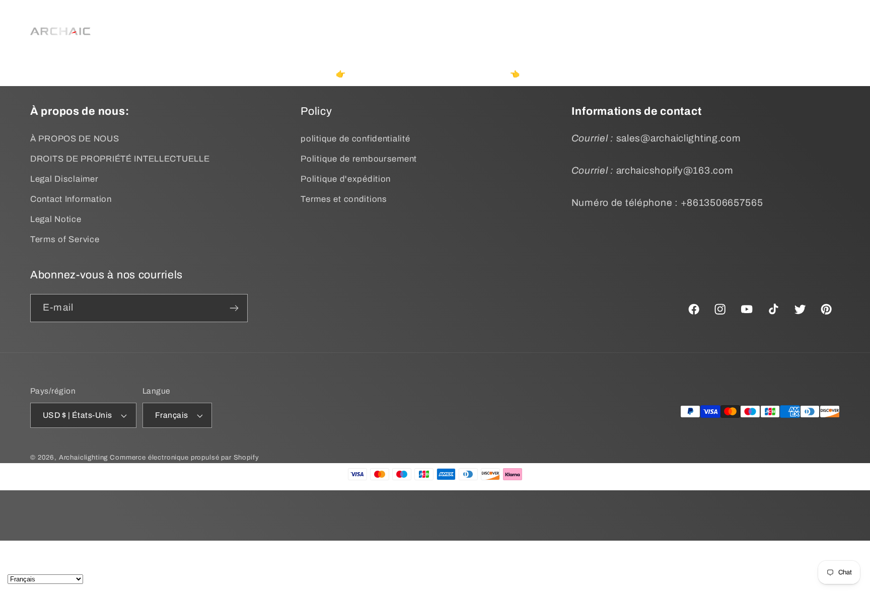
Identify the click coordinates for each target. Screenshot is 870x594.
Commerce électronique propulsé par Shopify (184, 457)
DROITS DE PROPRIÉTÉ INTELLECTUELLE (119, 159)
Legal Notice (56, 219)
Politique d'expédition (346, 179)
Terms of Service (65, 239)
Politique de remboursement (359, 159)
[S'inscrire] (234, 308)
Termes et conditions (344, 199)
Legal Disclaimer (64, 179)
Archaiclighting (83, 457)
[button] (296, 18)
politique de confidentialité (355, 138)
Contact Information (71, 199)
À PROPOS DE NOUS (74, 138)
